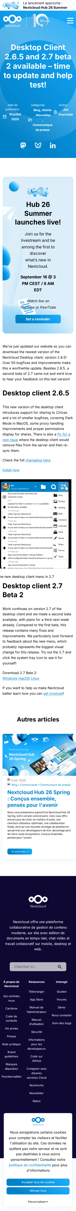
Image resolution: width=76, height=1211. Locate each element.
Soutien (62, 991)
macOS (24, 678)
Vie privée (11, 1028)
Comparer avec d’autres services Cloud (37, 1073)
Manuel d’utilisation (36, 1022)
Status (37, 1101)
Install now (11, 470)
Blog (37, 110)
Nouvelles (43, 115)
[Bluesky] (38, 145)
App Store (36, 999)
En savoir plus (19, 851)
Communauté (29, 784)
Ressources (37, 981)
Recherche (37, 1085)
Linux (35, 678)
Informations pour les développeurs (36, 1044)
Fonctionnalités (11, 1076)
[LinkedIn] (53, 145)
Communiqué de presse (55, 784)
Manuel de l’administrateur (36, 1009)
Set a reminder (38, 319)
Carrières (11, 1008)
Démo (61, 1007)
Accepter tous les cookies (38, 1182)
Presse (11, 1036)
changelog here (38, 460)
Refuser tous (38, 1190)
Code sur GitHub (36, 1058)
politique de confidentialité (30, 1165)
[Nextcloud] (27, 21)
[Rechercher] (60, 966)
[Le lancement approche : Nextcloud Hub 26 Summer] (11, 5)
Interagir (62, 981)
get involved (53, 693)
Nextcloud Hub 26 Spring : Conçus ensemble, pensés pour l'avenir (38, 798)
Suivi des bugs (61, 1023)
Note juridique (11, 1044)
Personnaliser (37, 1201)
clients (47, 110)
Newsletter (36, 1093)
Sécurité (36, 1032)
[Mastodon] (23, 145)
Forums (61, 999)
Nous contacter (62, 1015)
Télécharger (36, 991)
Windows (10, 678)
